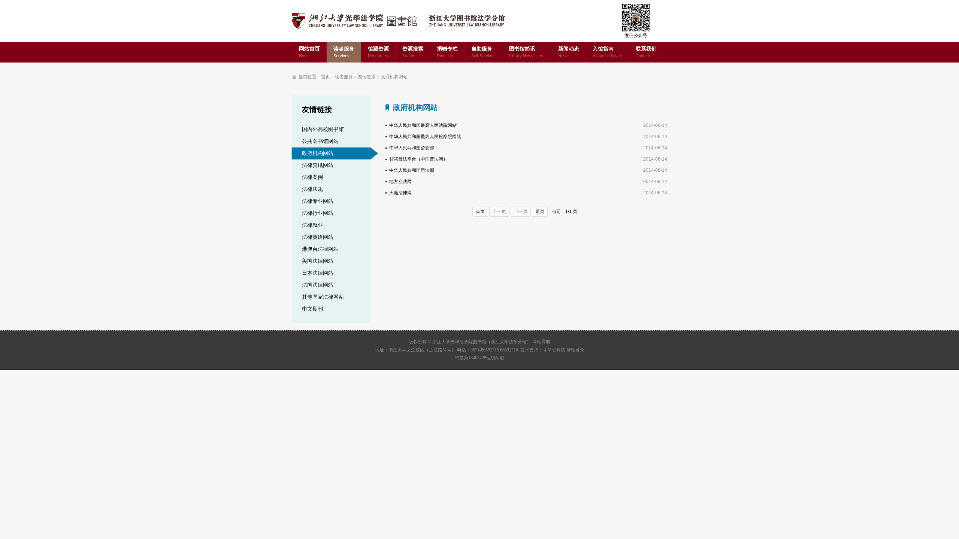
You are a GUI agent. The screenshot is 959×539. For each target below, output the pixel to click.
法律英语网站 (317, 237)
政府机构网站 (394, 76)
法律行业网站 (317, 213)
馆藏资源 (378, 52)
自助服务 (483, 52)
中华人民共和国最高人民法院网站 (423, 125)
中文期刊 (312, 309)
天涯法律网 (400, 192)
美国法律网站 (317, 261)
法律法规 (312, 189)
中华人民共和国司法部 (411, 170)
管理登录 (575, 350)
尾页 (539, 211)
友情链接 (367, 76)
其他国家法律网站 (323, 297)
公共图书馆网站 (320, 141)
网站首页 (309, 52)
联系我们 (646, 52)
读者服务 (343, 52)
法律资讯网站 (317, 165)
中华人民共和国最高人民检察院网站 (425, 136)
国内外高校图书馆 (323, 129)
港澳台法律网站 (320, 249)
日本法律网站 (317, 273)
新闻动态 (568, 52)
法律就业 (312, 225)
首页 (325, 76)
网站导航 (541, 341)
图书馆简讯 (527, 52)
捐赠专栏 (447, 52)
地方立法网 (400, 181)
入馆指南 (607, 52)
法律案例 (312, 177)
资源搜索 (412, 52)
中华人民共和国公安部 (411, 147)
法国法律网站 (317, 285)
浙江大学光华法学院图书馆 (404, 21)
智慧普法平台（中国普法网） (418, 159)
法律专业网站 (317, 201)
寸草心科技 (554, 350)
